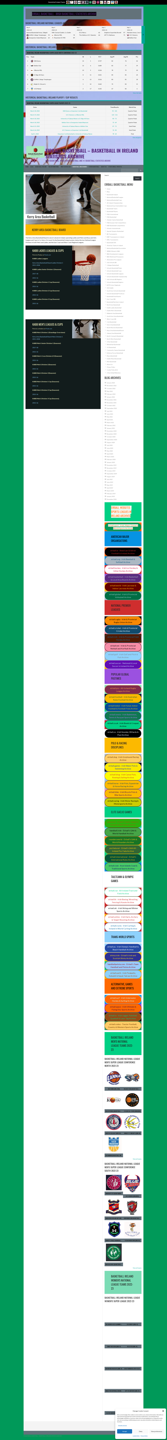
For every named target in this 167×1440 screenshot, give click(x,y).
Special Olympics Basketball (115, 231)
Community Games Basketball (116, 350)
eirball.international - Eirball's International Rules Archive (123, 858)
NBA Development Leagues (115, 254)
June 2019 (110, 482)
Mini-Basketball (111, 361)
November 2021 (111, 403)
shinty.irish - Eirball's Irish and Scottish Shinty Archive (123, 956)
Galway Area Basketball (114, 333)
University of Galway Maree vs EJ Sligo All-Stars (75, 118)
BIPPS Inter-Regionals (113, 285)
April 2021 (110, 420)
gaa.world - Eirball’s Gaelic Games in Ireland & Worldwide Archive (123, 823)
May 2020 (110, 451)
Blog (31, 167)
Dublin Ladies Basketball (114, 308)
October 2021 (111, 405)
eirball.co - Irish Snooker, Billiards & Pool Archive (123, 733)
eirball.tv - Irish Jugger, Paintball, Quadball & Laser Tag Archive (123, 1017)
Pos (27, 57)
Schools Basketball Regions (115, 282)
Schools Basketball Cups (114, 271)
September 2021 (112, 408)
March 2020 (110, 456)
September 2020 (112, 439)
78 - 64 (114, 134)
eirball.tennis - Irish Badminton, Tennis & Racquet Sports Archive (123, 716)
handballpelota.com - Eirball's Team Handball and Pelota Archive (123, 965)
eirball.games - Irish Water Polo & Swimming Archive (123, 767)
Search (107, 175)
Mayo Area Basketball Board (115, 330)
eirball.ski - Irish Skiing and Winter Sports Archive (123, 909)
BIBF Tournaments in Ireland (115, 237)
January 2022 (111, 397)
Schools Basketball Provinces (115, 293)
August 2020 (111, 442)
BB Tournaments (112, 234)
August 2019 (111, 476)
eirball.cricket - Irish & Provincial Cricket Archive (123, 629)
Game (75, 107)
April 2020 (110, 454)
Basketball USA (111, 242)
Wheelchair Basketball (113, 344)
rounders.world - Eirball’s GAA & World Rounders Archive (123, 840)
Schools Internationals (113, 228)
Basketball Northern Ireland (115, 302)
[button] (163, 1411)
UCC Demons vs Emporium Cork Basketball (75, 130)
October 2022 (111, 388)
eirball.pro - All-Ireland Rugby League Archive (123, 689)
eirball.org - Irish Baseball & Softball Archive (123, 560)
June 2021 (110, 414)
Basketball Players (112, 211)
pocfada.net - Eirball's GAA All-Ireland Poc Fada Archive (123, 849)
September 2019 (112, 473)
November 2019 (111, 468)
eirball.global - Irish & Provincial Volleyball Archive (123, 595)
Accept (124, 1431)
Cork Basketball (111, 322)
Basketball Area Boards (80, 167)
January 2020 (111, 462)
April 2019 (110, 488)
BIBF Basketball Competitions (116, 225)
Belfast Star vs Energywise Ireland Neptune (75, 122)
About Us (104, 167)
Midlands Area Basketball (114, 313)
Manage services (122, 1425)
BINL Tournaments (112, 240)
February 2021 (111, 425)
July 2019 (109, 479)
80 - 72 (114, 118)
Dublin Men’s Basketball (114, 310)
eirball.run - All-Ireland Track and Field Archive (123, 892)
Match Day (132, 107)
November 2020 (111, 434)
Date (35, 107)
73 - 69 (114, 122)
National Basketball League (115, 197)
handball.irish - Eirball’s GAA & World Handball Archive (123, 832)
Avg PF (112, 57)
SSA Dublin (110, 288)
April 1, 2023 (35, 134)
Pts (137, 57)
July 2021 (109, 411)
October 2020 (111, 437)
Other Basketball (94, 167)
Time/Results (114, 107)
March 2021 (110, 422)
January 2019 (111, 496)
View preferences (156, 1431)
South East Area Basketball (115, 316)
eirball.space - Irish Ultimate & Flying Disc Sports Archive (123, 1008)
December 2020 (111, 431)
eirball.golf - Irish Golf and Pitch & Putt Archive (123, 655)
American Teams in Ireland (115, 245)
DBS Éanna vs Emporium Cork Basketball (75, 111)
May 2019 (110, 485)
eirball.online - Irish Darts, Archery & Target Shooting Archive (123, 918)
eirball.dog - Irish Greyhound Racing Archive (123, 758)
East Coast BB (111, 299)
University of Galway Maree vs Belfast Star (75, 126)
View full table (137, 93)
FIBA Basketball (111, 217)
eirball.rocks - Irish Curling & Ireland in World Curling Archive (123, 927)
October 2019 (111, 471)
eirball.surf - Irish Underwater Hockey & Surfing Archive (123, 999)
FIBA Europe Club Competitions (116, 223)
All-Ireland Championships (115, 203)
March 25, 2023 (35, 126)
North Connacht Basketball (115, 336)
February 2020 (111, 459)
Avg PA (126, 57)
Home (27, 167)
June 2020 (110, 448)
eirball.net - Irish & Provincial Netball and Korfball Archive (123, 647)
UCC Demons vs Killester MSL (75, 115)
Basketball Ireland (40, 167)
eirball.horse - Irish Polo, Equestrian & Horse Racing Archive (123, 784)
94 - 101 (114, 111)
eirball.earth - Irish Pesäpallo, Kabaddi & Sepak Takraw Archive (123, 974)
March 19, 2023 (35, 115)
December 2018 (111, 499)
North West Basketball (114, 339)
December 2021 (111, 400)
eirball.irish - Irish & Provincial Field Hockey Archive (123, 638)
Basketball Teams (112, 208)
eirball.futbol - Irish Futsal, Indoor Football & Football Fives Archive (123, 707)
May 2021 (110, 417)
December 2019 (111, 465)
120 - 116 (114, 115)
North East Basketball (113, 305)
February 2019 (111, 493)
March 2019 (110, 491)
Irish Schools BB (66, 167)
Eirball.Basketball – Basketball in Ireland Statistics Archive (92, 153)
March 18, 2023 (35, 111)
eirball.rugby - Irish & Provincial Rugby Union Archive (123, 620)
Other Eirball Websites (115, 167)
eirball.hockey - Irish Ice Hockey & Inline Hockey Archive (123, 569)
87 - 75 (114, 126)
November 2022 (111, 385)
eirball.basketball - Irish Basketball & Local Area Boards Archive (123, 578)
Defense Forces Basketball (115, 353)
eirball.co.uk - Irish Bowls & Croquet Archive (123, 724)
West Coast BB (111, 319)
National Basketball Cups (114, 200)
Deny (140, 1431)
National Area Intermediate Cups (117, 206)
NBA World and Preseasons (115, 257)
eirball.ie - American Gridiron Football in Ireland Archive (123, 552)
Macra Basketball (112, 356)
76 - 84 (114, 130)
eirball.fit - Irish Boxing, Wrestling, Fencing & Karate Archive (123, 900)
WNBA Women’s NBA (113, 251)
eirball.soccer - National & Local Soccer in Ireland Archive (123, 664)
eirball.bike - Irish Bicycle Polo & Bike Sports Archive (123, 793)
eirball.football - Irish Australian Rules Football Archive (123, 698)
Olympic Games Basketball (115, 220)
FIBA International (53, 167)
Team (32, 57)
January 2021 (111, 428)
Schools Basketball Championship (117, 276)
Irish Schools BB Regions (114, 279)
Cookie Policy (136, 1436)
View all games (137, 137)
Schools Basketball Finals (114, 268)
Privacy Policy (144, 1436)
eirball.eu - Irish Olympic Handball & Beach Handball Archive (123, 948)
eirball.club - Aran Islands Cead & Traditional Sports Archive (123, 867)
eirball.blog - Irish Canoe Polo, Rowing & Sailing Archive (123, 776)
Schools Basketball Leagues (115, 274)
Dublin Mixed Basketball (114, 359)
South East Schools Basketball (116, 291)
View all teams (137, 1159)
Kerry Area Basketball (113, 325)
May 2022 (110, 391)
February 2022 (111, 394)
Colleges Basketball (113, 265)
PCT (99, 57)
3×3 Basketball (111, 347)
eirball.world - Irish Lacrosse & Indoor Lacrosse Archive (123, 587)
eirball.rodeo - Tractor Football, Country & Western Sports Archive (123, 1025)
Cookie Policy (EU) (112, 370)
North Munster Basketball (114, 327)
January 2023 (111, 383)
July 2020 (109, 445)
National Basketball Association (116, 248)
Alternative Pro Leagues (114, 259)
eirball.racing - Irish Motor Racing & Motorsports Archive (123, 802)
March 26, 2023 (35, 130)
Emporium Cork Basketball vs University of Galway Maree (75, 134)
